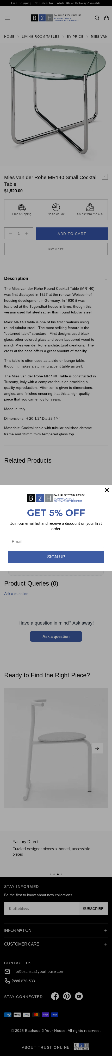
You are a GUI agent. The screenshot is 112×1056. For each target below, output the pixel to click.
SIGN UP (56, 556)
